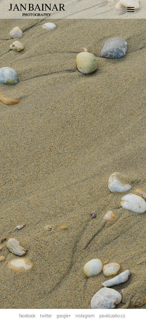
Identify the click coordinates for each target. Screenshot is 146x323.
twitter (46, 315)
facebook (27, 315)
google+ (63, 315)
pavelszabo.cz (112, 315)
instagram (85, 315)
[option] (73, 154)
